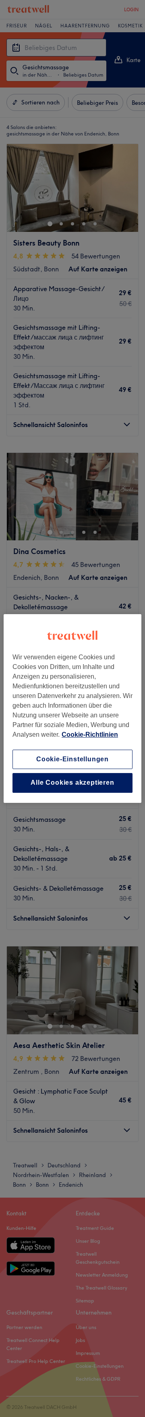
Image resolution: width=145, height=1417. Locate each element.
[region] (72, 708)
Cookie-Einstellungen (72, 759)
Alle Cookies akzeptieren (72, 782)
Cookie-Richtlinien (90, 734)
